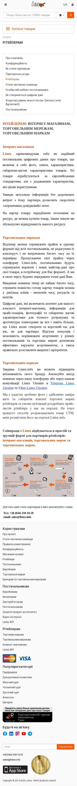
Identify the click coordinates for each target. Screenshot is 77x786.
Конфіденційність (16, 63)
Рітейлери (9, 559)
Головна (7, 37)
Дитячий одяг (11, 692)
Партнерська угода (17, 74)
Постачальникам (16, 109)
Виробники (9, 569)
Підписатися (65, 746)
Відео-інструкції (12, 617)
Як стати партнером (18, 68)
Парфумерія (10, 672)
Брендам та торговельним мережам (24, 579)
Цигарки (8, 702)
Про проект (9, 534)
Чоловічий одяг (12, 687)
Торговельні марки (14, 574)
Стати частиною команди (21, 84)
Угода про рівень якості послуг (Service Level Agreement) (33, 102)
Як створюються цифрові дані (24, 95)
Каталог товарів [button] (23, 29)
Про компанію (14, 58)
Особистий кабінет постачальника (27, 89)
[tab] (38, 28)
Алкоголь (8, 697)
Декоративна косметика (17, 677)
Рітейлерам (12, 79)
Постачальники (12, 564)
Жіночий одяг (11, 682)
